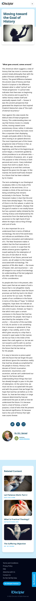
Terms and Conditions (10, 563)
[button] (32, 4)
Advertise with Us (9, 572)
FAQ (4, 569)
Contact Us (7, 575)
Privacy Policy (7, 566)
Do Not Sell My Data (10, 578)
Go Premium (34, 579)
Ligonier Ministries (24, 439)
